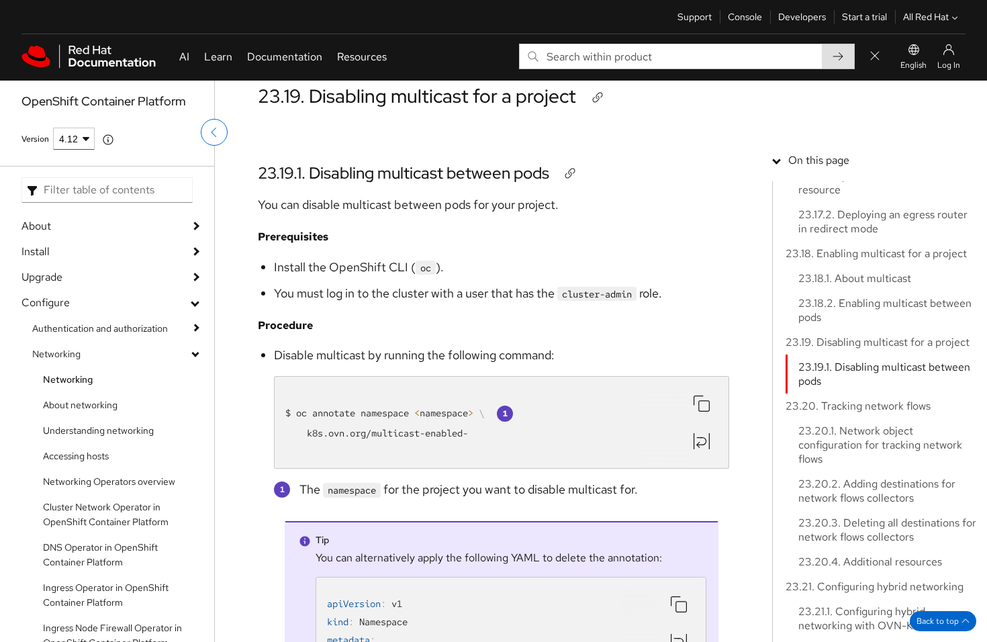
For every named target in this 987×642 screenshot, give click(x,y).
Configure (45, 302)
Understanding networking (98, 430)
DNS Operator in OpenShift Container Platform (100, 554)
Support (694, 17)
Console (745, 17)
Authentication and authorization (100, 328)
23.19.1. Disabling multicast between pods (403, 173)
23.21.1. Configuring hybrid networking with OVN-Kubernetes (880, 618)
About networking (80, 405)
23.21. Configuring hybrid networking (874, 587)
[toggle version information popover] (108, 140)
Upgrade (41, 277)
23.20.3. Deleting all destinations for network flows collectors (887, 530)
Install (35, 251)
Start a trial (864, 17)
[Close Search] (874, 57)
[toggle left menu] (214, 132)
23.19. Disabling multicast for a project (417, 96)
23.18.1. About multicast (854, 278)
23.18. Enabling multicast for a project (876, 253)
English (913, 65)
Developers (802, 17)
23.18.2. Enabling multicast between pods (885, 310)
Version (35, 139)
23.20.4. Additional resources (870, 562)
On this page (818, 160)
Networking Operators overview (109, 481)
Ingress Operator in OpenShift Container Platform (106, 595)
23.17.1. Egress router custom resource (867, 183)
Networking (56, 354)
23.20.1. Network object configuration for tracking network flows (880, 445)
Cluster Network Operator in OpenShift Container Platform (106, 514)
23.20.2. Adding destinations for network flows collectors (876, 491)
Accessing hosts (76, 456)
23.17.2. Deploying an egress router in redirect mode (883, 222)
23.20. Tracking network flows (858, 406)
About (36, 226)
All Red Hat (926, 17)
